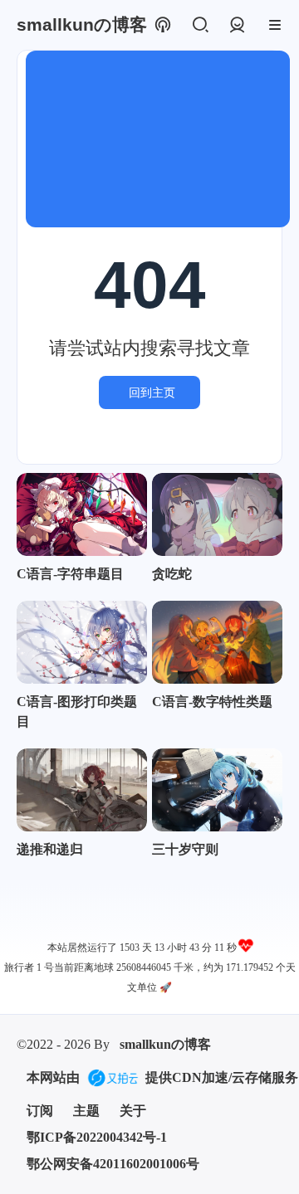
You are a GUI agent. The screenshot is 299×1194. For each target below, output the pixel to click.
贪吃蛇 (172, 574)
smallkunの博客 (165, 1044)
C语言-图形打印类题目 (77, 711)
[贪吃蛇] (217, 514)
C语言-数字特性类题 (212, 701)
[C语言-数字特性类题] (217, 642)
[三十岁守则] (217, 789)
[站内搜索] (199, 25)
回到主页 (152, 392)
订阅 (40, 1111)
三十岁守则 (185, 849)
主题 (86, 1111)
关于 (133, 1111)
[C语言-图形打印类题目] (82, 642)
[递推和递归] (82, 789)
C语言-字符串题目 (70, 574)
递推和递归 (50, 849)
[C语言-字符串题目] (82, 514)
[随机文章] (162, 25)
